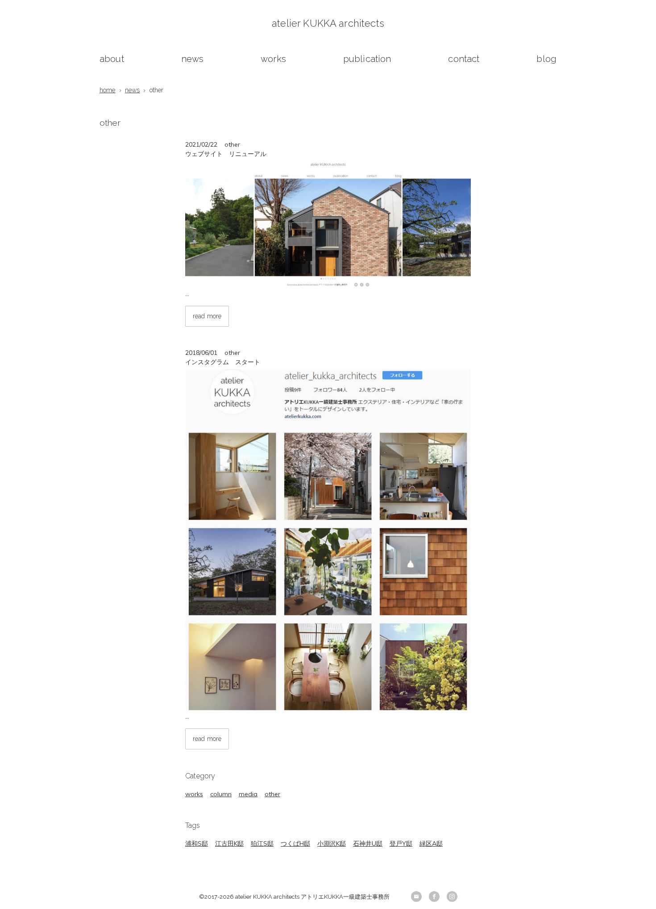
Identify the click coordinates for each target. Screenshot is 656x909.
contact (463, 58)
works (273, 58)
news (192, 58)
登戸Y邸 (401, 843)
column (221, 794)
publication (367, 58)
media (248, 794)
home (108, 90)
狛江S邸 (262, 843)
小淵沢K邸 (331, 843)
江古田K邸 (229, 843)
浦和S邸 (196, 843)
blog (546, 58)
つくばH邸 (295, 843)
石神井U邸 (367, 843)
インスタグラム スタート (222, 362)
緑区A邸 (431, 843)
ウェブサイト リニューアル (225, 154)
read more (207, 316)
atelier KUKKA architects (328, 23)
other (272, 794)
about (112, 58)
